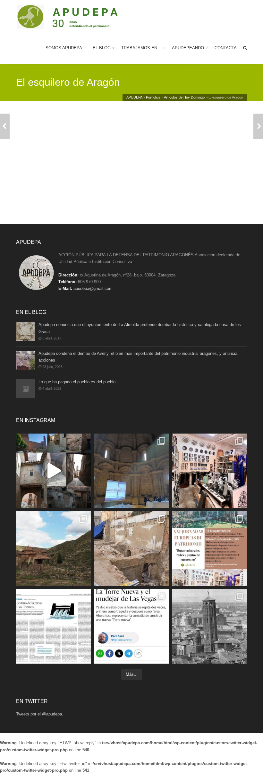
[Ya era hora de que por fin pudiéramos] (209, 626)
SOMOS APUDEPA (64, 47)
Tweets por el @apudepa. (39, 714)
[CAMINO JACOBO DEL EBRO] (258, 126)
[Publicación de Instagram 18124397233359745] (53, 471)
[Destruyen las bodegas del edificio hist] (131, 548)
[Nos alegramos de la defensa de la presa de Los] (53, 626)
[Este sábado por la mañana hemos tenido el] (131, 471)
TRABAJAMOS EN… (141, 47)
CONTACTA (226, 47)
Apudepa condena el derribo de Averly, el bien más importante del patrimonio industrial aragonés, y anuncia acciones (137, 357)
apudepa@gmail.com (93, 288)
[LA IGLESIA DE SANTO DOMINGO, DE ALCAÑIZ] (5, 126)
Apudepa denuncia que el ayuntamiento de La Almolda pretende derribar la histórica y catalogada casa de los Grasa (139, 328)
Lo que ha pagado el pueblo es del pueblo (76, 381)
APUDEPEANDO (188, 47)
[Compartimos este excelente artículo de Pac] (131, 626)
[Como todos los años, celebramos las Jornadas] (209, 548)
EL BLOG (102, 47)
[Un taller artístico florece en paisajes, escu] (209, 471)
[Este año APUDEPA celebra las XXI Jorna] (53, 548)
